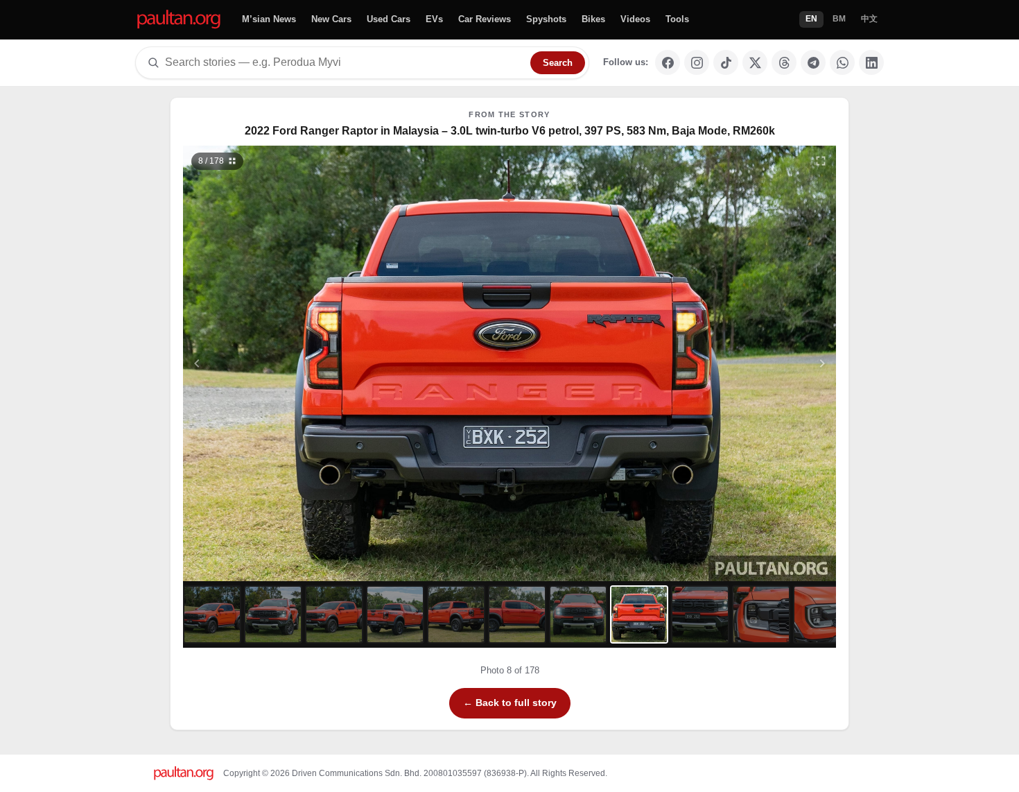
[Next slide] (755, 363)
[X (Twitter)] (754, 62)
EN (811, 19)
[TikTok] (725, 62)
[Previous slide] (265, 363)
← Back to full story (510, 702)
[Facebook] (667, 62)
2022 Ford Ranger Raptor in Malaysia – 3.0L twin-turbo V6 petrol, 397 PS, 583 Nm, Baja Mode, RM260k (510, 131)
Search (558, 63)
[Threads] (784, 62)
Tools (677, 19)
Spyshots (546, 19)
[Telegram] (813, 62)
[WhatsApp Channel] (842, 62)
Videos (635, 19)
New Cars (331, 19)
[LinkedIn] (871, 62)
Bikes (593, 19)
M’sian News (269, 19)
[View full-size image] (820, 161)
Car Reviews (484, 19)
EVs (434, 19)
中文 (869, 19)
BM (839, 19)
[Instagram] (696, 62)
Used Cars (388, 19)
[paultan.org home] (179, 20)
